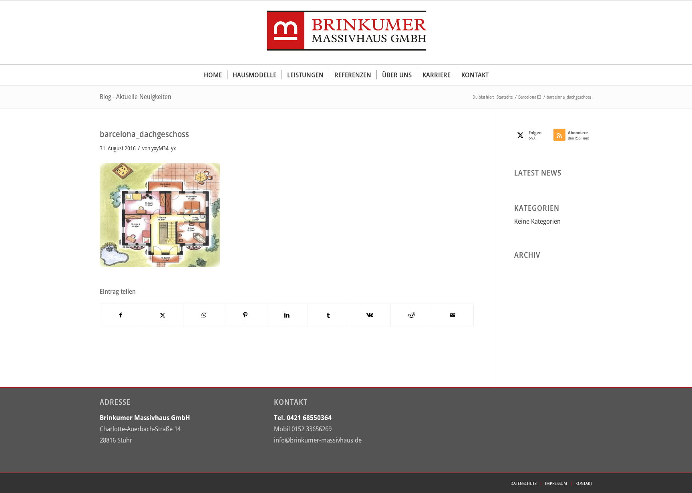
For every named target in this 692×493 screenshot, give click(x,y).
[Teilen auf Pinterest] (245, 315)
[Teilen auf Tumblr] (328, 315)
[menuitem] (213, 75)
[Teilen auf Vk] (369, 315)
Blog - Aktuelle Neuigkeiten (135, 96)
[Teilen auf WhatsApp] (204, 315)
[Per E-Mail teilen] (452, 315)
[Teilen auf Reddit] (411, 315)
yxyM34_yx (163, 148)
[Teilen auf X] (162, 315)
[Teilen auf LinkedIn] (287, 315)
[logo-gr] (346, 32)
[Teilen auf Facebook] (121, 315)
